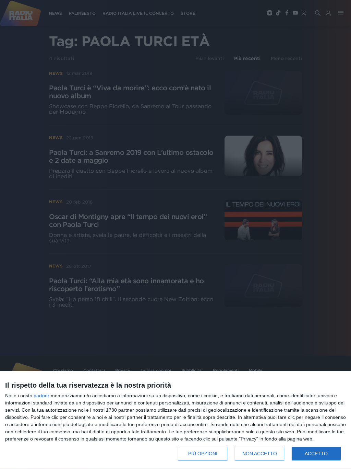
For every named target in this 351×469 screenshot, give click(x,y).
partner (41, 395)
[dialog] (175, 420)
